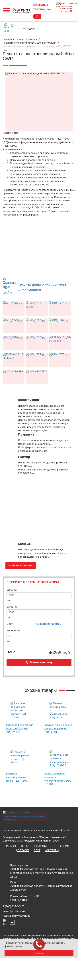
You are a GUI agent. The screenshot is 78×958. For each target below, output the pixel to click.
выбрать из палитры (48, 623)
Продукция (40, 846)
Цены (24, 846)
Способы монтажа (20, 565)
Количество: (14, 630)
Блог (37, 850)
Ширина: (12, 589)
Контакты (52, 850)
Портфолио (61, 846)
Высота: (12, 606)
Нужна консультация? (16, 915)
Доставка (22, 850)
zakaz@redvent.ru (14, 911)
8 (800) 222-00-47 (13, 906)
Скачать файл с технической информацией (42, 287)
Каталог (11, 846)
